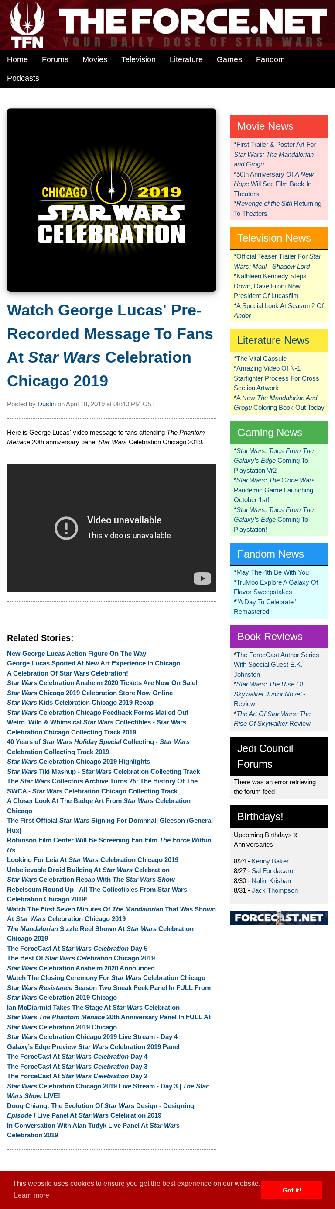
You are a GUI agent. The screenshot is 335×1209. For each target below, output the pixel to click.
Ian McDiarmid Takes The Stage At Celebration (93, 1007)
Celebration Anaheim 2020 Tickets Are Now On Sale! (102, 682)
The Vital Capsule (261, 358)
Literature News (273, 340)
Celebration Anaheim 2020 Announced (81, 968)
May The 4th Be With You (272, 572)
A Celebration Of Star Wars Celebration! (67, 673)
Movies (94, 59)
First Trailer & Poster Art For (275, 154)
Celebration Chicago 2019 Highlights (78, 761)
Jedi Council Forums (265, 756)
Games (229, 59)
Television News (274, 238)
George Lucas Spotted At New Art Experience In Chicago (93, 663)
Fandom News (270, 554)
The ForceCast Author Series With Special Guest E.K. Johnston (276, 664)
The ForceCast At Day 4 (77, 1056)
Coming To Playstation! (274, 519)
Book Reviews (270, 636)
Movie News (265, 126)
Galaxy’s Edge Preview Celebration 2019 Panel (93, 1046)
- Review (269, 693)
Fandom (270, 59)
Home (17, 59)
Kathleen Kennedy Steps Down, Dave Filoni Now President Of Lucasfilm (270, 285)
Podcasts (23, 78)
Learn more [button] (31, 1195)
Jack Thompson (275, 890)
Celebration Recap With (91, 879)
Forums (55, 59)
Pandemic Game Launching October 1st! (274, 489)
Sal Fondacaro (272, 870)
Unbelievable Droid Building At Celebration (88, 869)
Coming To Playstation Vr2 (274, 460)
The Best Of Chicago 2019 (81, 958)
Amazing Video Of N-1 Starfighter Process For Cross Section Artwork (276, 377)
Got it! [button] (292, 1190)
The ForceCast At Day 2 (77, 1076)
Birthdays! (260, 816)
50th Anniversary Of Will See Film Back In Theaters (274, 183)
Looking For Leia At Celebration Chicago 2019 (92, 859)
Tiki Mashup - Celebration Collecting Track (103, 771)
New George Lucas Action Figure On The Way (76, 653)
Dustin (47, 404)
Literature (186, 59)
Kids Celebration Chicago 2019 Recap (80, 702)
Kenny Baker (270, 861)
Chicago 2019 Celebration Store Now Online (90, 692)
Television (138, 59)
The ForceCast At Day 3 (77, 1066)
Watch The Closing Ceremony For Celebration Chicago (106, 977)
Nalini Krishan (271, 880)
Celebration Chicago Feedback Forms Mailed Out (97, 712)
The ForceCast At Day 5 (77, 948)
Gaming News (269, 432)
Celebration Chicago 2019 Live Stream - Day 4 (92, 1036)
